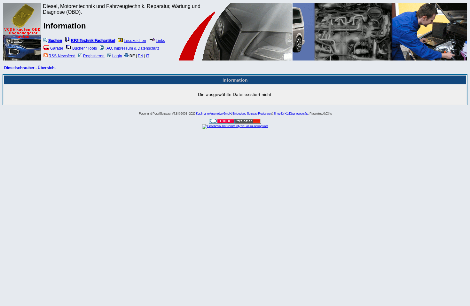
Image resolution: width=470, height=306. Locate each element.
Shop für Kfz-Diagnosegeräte (291, 113)
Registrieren (94, 56)
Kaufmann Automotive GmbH (213, 113)
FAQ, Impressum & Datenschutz (132, 48)
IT (147, 56)
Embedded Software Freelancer (251, 113)
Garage (56, 48)
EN (140, 56)
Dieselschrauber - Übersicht (30, 68)
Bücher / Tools (84, 48)
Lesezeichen (135, 40)
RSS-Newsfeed (62, 56)
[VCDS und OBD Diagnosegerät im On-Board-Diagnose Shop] (22, 40)
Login (117, 56)
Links (160, 40)
